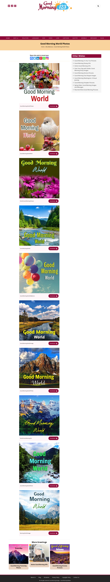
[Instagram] (47, 58)
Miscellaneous (49, 47)
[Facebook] (31, 58)
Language (35, 38)
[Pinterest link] (9, 6)
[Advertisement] (55, 24)
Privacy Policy (55, 577)
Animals (84, 38)
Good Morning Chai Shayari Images (85, 76)
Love (57, 38)
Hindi (50, 38)
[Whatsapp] (44, 58)
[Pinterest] (40, 58)
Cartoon (66, 38)
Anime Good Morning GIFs (82, 66)
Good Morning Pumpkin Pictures (84, 83)
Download (53, 106)
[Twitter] (34, 58)
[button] (98, 6)
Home (8, 38)
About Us (33, 577)
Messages (93, 38)
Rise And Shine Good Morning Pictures (86, 90)
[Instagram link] (15, 6)
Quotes (75, 38)
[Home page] (55, 6)
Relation (25, 38)
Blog (102, 38)
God (43, 38)
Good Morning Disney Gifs (82, 63)
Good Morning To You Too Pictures (85, 61)
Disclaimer (46, 577)
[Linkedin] (37, 58)
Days (15, 38)
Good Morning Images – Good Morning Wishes (60, 580)
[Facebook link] (12, 6)
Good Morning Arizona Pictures (84, 73)
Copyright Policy (66, 577)
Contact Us (76, 577)
